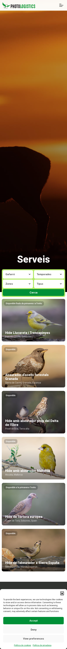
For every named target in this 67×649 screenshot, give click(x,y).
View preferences (33, 638)
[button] (62, 593)
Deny (33, 629)
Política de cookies (22, 645)
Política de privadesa (42, 645)
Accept (33, 620)
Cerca (33, 292)
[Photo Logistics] (18, 5)
